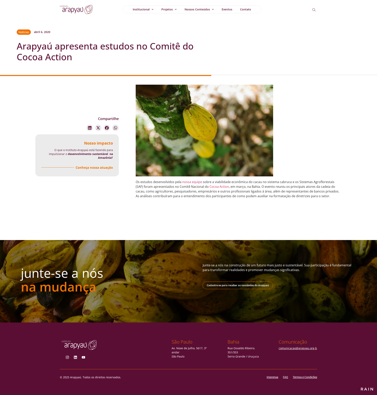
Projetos (167, 9)
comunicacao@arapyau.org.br (298, 348)
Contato (245, 9)
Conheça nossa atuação (94, 167)
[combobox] (317, 10)
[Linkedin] (75, 357)
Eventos (227, 9)
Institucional (141, 9)
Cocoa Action (219, 186)
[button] (89, 128)
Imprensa (272, 377)
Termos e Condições (305, 377)
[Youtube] (83, 357)
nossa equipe (192, 182)
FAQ (285, 377)
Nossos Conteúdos (197, 9)
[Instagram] (67, 357)
